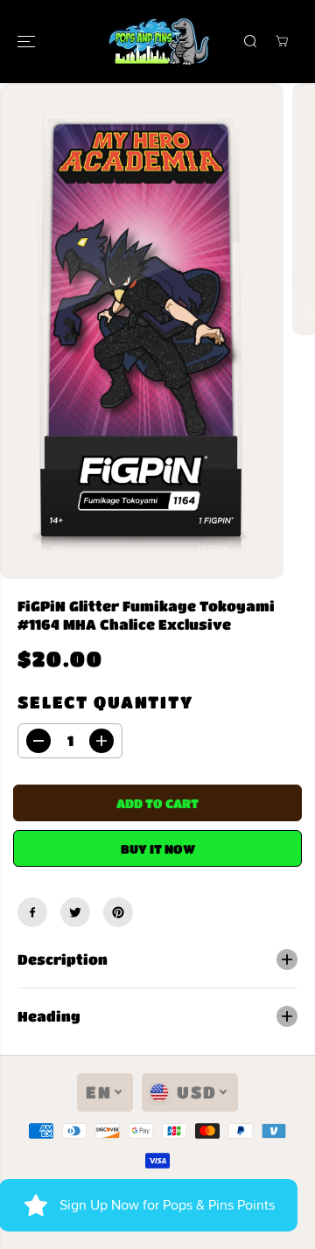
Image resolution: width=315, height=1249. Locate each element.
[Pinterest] (118, 912)
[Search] (250, 41)
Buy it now (158, 848)
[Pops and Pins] (158, 41)
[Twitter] (75, 912)
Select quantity (105, 702)
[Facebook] (32, 912)
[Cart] (282, 41)
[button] (28, 41)
